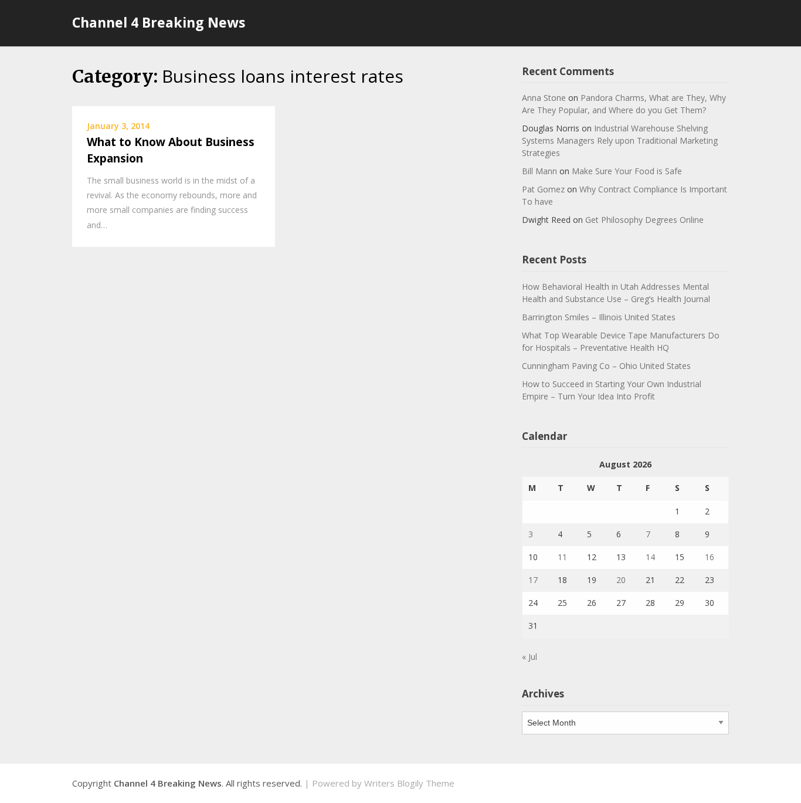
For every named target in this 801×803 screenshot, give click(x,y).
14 (650, 557)
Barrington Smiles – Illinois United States (599, 317)
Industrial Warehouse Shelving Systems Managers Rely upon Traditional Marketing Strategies (620, 140)
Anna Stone (544, 97)
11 (562, 557)
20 (621, 579)
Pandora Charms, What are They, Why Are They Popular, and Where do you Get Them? (624, 104)
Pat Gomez (543, 189)
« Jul (529, 656)
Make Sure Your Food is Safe (627, 171)
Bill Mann (539, 171)
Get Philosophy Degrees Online (644, 219)
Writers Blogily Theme (409, 783)
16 (709, 557)
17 (533, 579)
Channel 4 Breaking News (158, 22)
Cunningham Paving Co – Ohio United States (606, 365)
